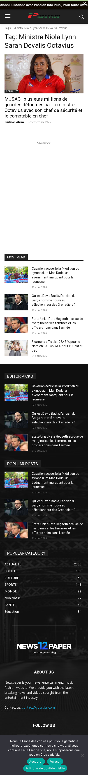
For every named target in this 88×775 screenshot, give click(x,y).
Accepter (36, 761)
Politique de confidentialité (45, 768)
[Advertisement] (44, 189)
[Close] (84, 3)
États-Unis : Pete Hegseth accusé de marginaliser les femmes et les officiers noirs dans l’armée (57, 323)
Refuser (55, 761)
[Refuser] (82, 755)
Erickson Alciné (15, 122)
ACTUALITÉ (12, 91)
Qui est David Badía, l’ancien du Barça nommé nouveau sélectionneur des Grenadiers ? (54, 300)
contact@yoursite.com (38, 707)
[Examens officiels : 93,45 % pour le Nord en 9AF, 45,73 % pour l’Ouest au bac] (16, 348)
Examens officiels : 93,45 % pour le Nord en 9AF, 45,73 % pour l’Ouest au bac (57, 346)
